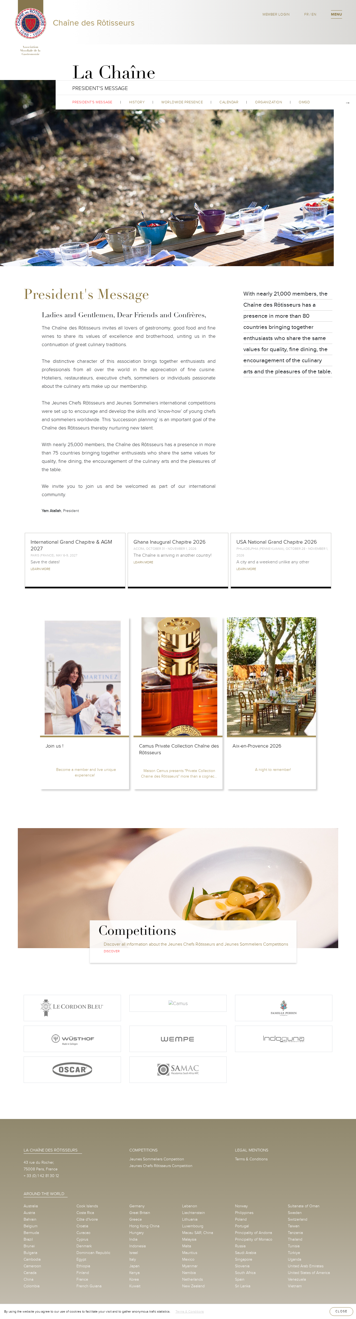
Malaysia (189, 1239)
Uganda (294, 1259)
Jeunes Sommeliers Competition (156, 1159)
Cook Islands (87, 1206)
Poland (241, 1219)
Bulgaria (30, 1252)
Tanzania (295, 1232)
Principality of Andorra (253, 1232)
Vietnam (295, 1286)
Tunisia (294, 1246)
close (341, 1311)
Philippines (244, 1212)
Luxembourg (192, 1226)
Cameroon (32, 1266)
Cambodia (32, 1259)
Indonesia (137, 1246)
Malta (186, 1246)
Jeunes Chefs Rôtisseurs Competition (160, 1165)
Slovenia (242, 1266)
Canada (30, 1272)
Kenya (134, 1272)
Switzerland (297, 1219)
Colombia (31, 1286)
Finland (82, 1272)
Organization (268, 102)
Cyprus (82, 1239)
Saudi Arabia (245, 1252)
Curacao (83, 1232)
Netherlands (192, 1279)
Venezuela (297, 1279)
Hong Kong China (144, 1226)
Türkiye (294, 1252)
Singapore (243, 1259)
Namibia (189, 1272)
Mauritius (189, 1252)
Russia (240, 1246)
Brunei (29, 1246)
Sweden (295, 1212)
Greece (135, 1219)
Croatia (82, 1226)
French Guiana (89, 1286)
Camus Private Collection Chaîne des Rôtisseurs (179, 749)
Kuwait (134, 1286)
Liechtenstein (193, 1212)
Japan (134, 1266)
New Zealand (193, 1286)
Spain (239, 1279)
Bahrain (30, 1219)
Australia (31, 1206)
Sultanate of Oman (304, 1206)
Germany (137, 1206)
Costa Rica (85, 1212)
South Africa (245, 1272)
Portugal (242, 1226)
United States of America (309, 1272)
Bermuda (31, 1232)
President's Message (92, 102)
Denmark (84, 1246)
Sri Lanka (242, 1286)
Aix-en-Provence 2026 (257, 746)
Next (347, 102)
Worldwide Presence (182, 102)
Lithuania (189, 1219)
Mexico (188, 1259)
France (82, 1279)
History (137, 102)
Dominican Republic (93, 1252)
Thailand (295, 1239)
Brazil (28, 1239)
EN (314, 14)
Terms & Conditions (251, 1159)
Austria (29, 1212)
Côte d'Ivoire (87, 1219)
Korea (134, 1279)
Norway (241, 1206)
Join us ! (54, 746)
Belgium (31, 1226)
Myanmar (189, 1266)
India (133, 1239)
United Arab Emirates (305, 1266)
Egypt (81, 1259)
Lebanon (189, 1206)
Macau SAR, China (197, 1232)
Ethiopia (83, 1266)
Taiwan (294, 1226)
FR (306, 14)
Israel (133, 1252)
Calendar (228, 102)
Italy (132, 1259)
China (28, 1279)
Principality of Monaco (253, 1239)
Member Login (276, 14)
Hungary (136, 1232)
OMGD (304, 102)
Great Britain (139, 1212)
